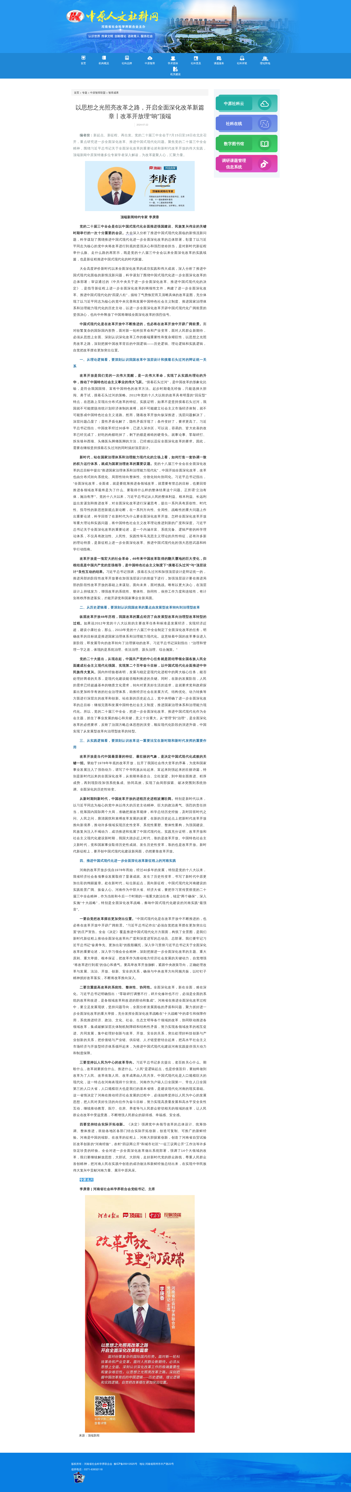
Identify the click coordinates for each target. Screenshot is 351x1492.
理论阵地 (265, 63)
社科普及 (196, 63)
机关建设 (175, 74)
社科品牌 (127, 63)
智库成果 (113, 92)
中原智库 (150, 63)
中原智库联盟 (97, 92)
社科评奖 (242, 63)
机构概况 (104, 63)
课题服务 (219, 63)
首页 (83, 63)
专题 (84, 92)
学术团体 (173, 63)
